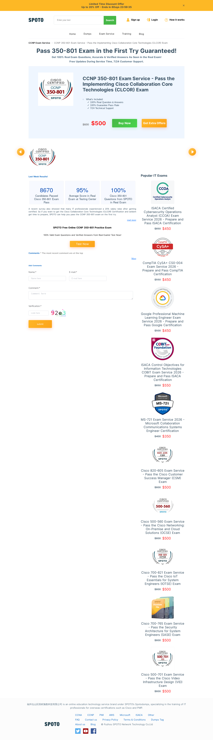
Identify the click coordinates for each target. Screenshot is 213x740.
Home (72, 33)
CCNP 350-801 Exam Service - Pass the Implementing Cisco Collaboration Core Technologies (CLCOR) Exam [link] (111, 42)
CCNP (90, 714)
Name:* (32, 272)
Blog (141, 33)
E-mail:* (73, 272)
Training (126, 33)
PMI (101, 714)
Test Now (82, 244)
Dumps (87, 33)
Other (151, 714)
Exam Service (106, 33)
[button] (21, 152)
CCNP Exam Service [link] (39, 42)
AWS (111, 714)
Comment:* (34, 288)
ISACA (139, 714)
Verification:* (35, 306)
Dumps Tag (157, 719)
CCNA (78, 714)
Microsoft (125, 714)
